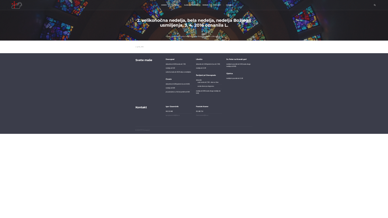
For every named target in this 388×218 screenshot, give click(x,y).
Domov (168, 36)
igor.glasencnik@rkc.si (173, 115)
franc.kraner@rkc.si (202, 115)
